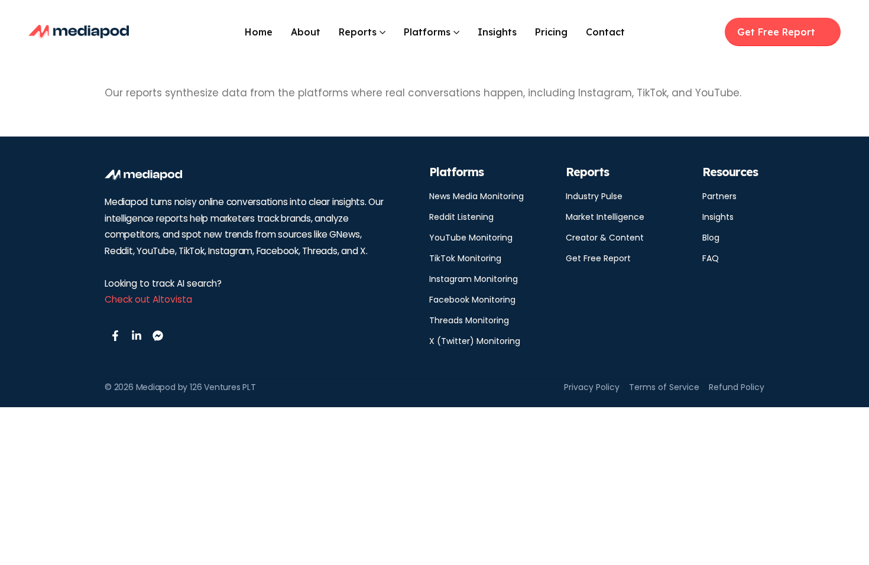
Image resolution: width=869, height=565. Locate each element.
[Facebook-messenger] (157, 335)
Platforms (427, 32)
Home (259, 32)
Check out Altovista (148, 299)
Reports (358, 32)
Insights (497, 32)
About (305, 32)
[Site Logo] (78, 31)
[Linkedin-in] (136, 335)
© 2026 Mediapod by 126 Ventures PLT (180, 387)
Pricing (551, 32)
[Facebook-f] (115, 335)
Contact (605, 32)
